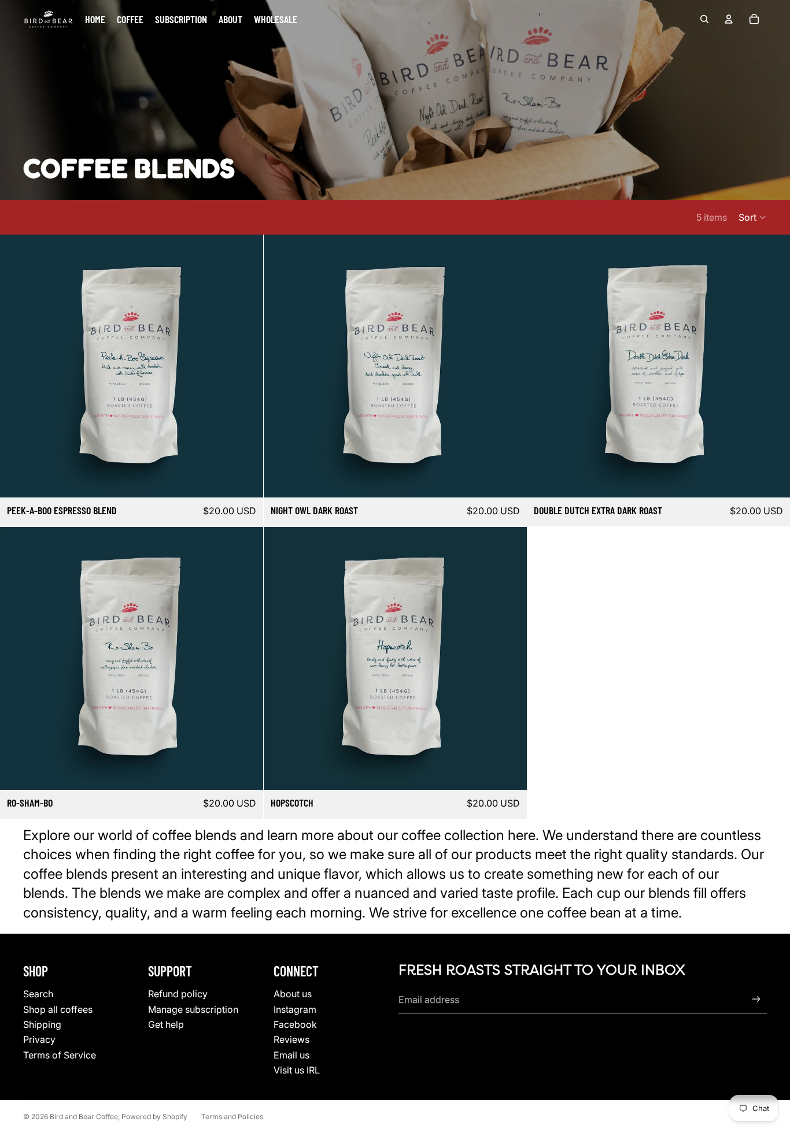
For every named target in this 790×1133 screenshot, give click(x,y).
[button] (753, 217)
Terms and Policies (232, 1116)
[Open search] (704, 19)
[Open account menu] (728, 19)
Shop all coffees (58, 1009)
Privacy (39, 1039)
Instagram (295, 1009)
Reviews (291, 1039)
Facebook (295, 1024)
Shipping (42, 1024)
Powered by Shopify (154, 1116)
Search (38, 994)
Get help (166, 1024)
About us (293, 994)
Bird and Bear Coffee (84, 1116)
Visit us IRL (297, 1070)
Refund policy (178, 994)
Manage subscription (193, 1009)
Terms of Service (59, 1055)
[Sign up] (756, 999)
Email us (291, 1055)
